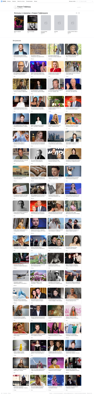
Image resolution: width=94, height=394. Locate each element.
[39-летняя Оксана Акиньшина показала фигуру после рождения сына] (73, 296)
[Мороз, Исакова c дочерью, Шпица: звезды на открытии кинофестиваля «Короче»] (73, 261)
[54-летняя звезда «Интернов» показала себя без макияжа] (38, 383)
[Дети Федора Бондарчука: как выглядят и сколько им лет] (21, 69)
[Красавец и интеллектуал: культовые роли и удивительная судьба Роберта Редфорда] (56, 278)
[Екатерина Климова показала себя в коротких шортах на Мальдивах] (73, 174)
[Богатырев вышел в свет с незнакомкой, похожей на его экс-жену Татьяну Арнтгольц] (56, 243)
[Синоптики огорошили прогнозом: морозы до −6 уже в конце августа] (21, 383)
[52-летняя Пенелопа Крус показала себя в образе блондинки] (73, 243)
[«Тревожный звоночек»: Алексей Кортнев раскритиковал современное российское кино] (21, 156)
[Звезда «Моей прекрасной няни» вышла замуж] (21, 331)
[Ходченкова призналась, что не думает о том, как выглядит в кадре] (38, 348)
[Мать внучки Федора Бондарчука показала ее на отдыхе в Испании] (73, 278)
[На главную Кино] (4, 1)
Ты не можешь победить (44, 32)
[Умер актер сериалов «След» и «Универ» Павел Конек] (56, 174)
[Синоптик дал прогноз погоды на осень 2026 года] (73, 69)
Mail (1, 393)
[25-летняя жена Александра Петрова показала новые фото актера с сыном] (38, 104)
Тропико (56, 31)
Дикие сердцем (17, 31)
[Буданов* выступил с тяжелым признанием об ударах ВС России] (38, 226)
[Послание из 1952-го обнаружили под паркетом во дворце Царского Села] (38, 52)
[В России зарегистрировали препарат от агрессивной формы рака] (21, 296)
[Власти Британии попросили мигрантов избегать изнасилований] (21, 174)
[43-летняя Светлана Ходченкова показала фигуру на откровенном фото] (38, 139)
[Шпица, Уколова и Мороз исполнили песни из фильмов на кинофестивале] (38, 243)
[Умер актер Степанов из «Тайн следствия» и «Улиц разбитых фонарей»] (21, 243)
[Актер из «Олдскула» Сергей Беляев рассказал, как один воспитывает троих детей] (73, 121)
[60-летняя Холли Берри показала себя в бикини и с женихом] (56, 226)
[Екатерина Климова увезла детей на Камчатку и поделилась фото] (73, 156)
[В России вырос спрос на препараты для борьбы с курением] (21, 139)
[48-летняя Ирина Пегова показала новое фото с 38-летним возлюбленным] (56, 156)
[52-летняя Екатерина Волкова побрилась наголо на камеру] (56, 365)
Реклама (9, 393)
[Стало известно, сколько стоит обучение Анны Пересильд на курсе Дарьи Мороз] (73, 191)
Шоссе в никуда (30, 31)
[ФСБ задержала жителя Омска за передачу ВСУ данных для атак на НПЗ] (38, 191)
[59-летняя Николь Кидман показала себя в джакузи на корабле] (21, 313)
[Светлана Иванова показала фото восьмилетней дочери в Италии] (56, 209)
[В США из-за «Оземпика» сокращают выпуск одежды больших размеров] (73, 331)
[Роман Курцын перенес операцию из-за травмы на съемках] (38, 331)
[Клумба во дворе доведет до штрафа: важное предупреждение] (56, 104)
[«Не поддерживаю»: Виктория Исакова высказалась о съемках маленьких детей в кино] (21, 121)
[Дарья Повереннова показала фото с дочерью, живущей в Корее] (38, 121)
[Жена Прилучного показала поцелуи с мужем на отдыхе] (38, 296)
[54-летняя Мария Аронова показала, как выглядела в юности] (38, 156)
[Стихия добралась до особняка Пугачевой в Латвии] (56, 383)
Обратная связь (89, 393)
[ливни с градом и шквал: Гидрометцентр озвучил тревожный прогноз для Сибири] (21, 348)
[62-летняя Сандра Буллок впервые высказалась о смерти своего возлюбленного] (56, 331)
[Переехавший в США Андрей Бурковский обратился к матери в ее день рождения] (21, 52)
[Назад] (77, 13)
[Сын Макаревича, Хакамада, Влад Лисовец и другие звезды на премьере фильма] (38, 87)
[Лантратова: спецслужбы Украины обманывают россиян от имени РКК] (73, 365)
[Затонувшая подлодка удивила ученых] (56, 313)
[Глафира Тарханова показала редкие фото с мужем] (21, 365)
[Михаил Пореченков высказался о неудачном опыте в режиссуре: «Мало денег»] (38, 313)
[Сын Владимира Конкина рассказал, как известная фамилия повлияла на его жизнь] (73, 87)
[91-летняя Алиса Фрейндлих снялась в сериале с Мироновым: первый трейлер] (21, 87)
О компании (5, 393)
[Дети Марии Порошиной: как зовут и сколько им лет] (73, 52)
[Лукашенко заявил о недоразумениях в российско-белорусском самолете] (21, 278)
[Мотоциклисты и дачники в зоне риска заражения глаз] (38, 261)
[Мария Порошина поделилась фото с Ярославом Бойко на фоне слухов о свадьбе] (38, 69)
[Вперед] (79, 13)
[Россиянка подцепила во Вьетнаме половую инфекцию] (56, 52)
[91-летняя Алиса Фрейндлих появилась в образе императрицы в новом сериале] (73, 383)
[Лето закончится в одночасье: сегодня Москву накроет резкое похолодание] (56, 139)
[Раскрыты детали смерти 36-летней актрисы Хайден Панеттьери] (56, 69)
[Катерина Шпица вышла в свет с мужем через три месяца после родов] (21, 104)
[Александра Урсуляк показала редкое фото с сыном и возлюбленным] (73, 139)
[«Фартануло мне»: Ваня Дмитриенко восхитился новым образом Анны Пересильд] (73, 209)
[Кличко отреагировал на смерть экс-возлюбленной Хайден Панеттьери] (73, 104)
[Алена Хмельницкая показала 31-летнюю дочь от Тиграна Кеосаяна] (21, 209)
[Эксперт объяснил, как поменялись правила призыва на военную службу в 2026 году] (21, 261)
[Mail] (1, 1)
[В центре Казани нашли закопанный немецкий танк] (56, 191)
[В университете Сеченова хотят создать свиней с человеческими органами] (38, 174)
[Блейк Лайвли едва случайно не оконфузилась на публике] (21, 226)
